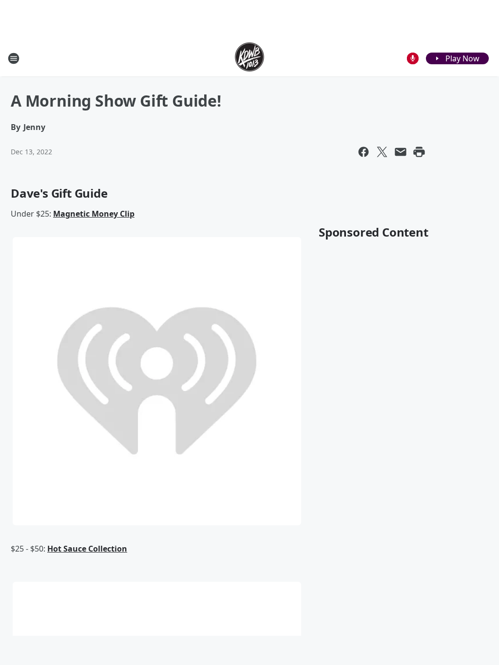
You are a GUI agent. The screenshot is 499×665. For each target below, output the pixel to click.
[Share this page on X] (382, 152)
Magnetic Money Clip (93, 213)
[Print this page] (419, 152)
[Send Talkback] (413, 58)
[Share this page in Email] (400, 152)
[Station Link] (249, 58)
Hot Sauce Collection (87, 548)
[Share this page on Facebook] (363, 152)
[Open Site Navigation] (13, 58)
